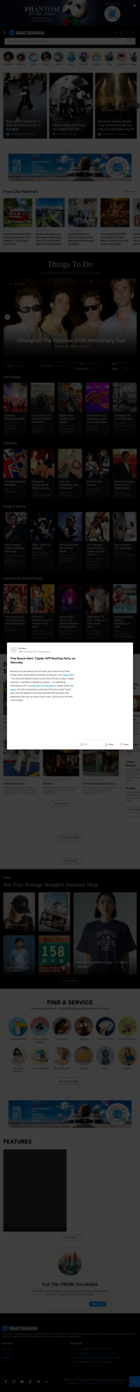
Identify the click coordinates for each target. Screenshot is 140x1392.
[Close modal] (134, 5)
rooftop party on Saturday (41, 685)
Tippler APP (67, 675)
